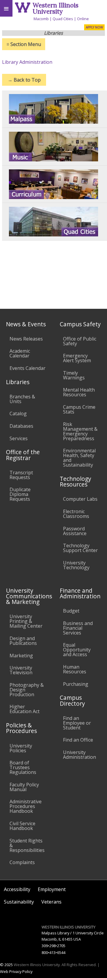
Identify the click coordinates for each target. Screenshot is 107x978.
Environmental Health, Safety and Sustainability (79, 457)
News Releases (26, 338)
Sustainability (19, 902)
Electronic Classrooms (76, 513)
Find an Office (78, 740)
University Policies (21, 748)
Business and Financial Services (78, 628)
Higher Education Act (25, 709)
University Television (21, 670)
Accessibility (17, 889)
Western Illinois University (55, 8)
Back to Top (24, 79)
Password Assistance (74, 531)
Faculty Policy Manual (24, 787)
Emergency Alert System (77, 358)
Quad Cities (63, 18)
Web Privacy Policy (16, 971)
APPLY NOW (94, 27)
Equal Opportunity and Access (77, 650)
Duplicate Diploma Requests (20, 494)
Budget (71, 611)
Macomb (41, 18)
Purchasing (75, 684)
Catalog (18, 413)
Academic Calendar (20, 353)
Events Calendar (27, 368)
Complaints (22, 862)
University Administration (79, 754)
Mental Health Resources (79, 392)
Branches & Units (22, 399)
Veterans (51, 902)
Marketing (21, 655)
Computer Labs (80, 499)
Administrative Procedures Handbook (26, 806)
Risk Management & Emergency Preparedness (80, 431)
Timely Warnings (74, 375)
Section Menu (24, 44)
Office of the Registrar (23, 455)
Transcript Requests (21, 475)
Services (19, 438)
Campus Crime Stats (79, 409)
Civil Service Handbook (22, 825)
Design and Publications (23, 640)
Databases (21, 426)
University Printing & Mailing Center (26, 621)
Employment (52, 889)
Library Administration (27, 62)
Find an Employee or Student (77, 723)
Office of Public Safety (79, 341)
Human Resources (74, 669)
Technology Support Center (80, 548)
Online (83, 18)
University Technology (76, 565)
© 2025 (6, 964)
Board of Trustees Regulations (23, 767)
